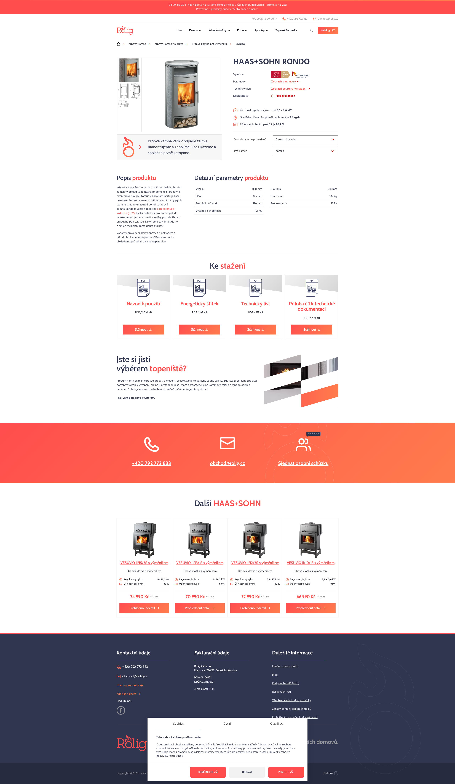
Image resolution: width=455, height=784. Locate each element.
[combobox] (305, 139)
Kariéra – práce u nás (285, 666)
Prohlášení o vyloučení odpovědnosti (295, 717)
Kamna (193, 30)
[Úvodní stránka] (118, 44)
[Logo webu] (125, 30)
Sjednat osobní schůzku (303, 463)
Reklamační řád (281, 692)
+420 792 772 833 (151, 463)
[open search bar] (311, 30)
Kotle (240, 30)
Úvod (180, 30)
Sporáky (260, 30)
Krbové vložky (217, 30)
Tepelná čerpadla (286, 30)
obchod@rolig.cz (227, 463)
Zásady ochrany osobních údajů (291, 709)
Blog (275, 675)
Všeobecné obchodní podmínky (291, 700)
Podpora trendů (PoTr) (285, 683)
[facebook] (121, 710)
